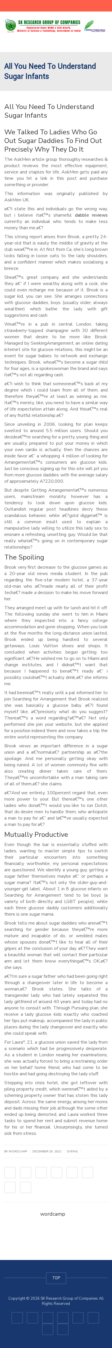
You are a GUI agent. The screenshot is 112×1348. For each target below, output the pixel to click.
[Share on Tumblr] (56, 1172)
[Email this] (25, 1187)
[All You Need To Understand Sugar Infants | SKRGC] (56, 26)
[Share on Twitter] (25, 1172)
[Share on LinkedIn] (41, 1172)
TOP (56, 1278)
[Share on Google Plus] (72, 1172)
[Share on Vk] (10, 1187)
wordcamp (52, 1213)
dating (72, 1152)
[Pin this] (87, 1172)
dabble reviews (91, 215)
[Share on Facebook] (10, 1172)
